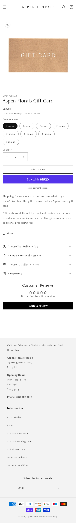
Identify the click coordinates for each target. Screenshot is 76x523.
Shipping (17, 113)
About (10, 425)
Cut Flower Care (16, 449)
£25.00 (10, 126)
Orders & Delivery (17, 457)
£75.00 (43, 126)
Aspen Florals (32, 516)
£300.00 (10, 141)
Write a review (38, 306)
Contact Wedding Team (19, 441)
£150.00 (10, 134)
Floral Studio (14, 417)
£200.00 (28, 134)
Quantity (7, 149)
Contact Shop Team (17, 433)
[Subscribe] (58, 488)
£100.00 (60, 126)
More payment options (38, 187)
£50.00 (27, 126)
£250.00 (46, 134)
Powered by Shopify (48, 516)
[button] (4, 7)
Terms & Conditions (18, 465)
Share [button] (10, 233)
